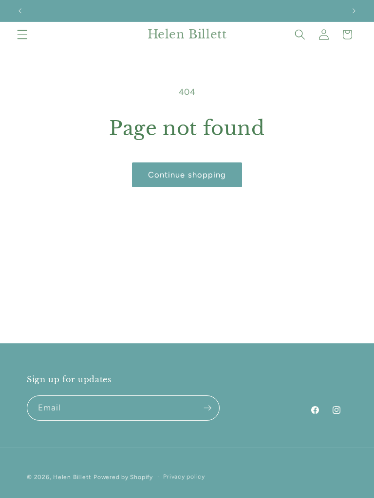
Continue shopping (187, 174)
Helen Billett (72, 477)
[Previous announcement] (20, 10)
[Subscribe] (207, 408)
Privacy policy (184, 476)
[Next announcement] (354, 10)
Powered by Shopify (123, 477)
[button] (22, 34)
